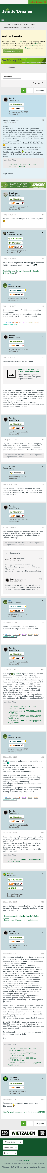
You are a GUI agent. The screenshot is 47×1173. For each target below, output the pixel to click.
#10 (42, 670)
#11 (42, 757)
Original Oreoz (9, 273)
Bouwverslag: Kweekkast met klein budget (21, 920)
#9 (43, 623)
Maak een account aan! (13, 51)
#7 (43, 484)
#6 (43, 440)
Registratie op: (14, 112)
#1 (43, 120)
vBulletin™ (27, 1160)
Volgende (40, 90)
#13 (42, 902)
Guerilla (36, 271)
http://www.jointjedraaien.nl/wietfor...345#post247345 (24, 1112)
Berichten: (13, 114)
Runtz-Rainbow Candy (12, 271)
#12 (42, 833)
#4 (43, 306)
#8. (40, 558)
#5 (43, 357)
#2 (43, 215)
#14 (42, 953)
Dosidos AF (26, 271)
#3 (43, 259)
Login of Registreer (36, 2)
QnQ (17, 674)
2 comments (15, 553)
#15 (42, 1099)
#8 (43, 528)
